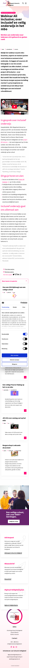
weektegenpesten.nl (14, 659)
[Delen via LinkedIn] (18, 274)
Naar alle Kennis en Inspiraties (8, 12)
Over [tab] (24, 307)
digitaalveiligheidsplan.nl (14, 654)
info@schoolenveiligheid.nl (14, 644)
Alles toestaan (14, 355)
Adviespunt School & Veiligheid (13, 4)
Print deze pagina (9, 269)
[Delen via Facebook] (16, 274)
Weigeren (14, 364)
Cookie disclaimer (15, 665)
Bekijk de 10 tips (13, 521)
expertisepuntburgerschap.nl (14, 657)
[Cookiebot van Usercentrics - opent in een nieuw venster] (20, 303)
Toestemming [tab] (5, 307)
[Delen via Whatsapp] (21, 274)
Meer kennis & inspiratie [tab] (9, 281)
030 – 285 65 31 (14, 642)
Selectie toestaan (14, 359)
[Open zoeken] (23, 3)
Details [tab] (15, 307)
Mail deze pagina (9, 272)
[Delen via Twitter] (13, 274)
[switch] (25, 339)
